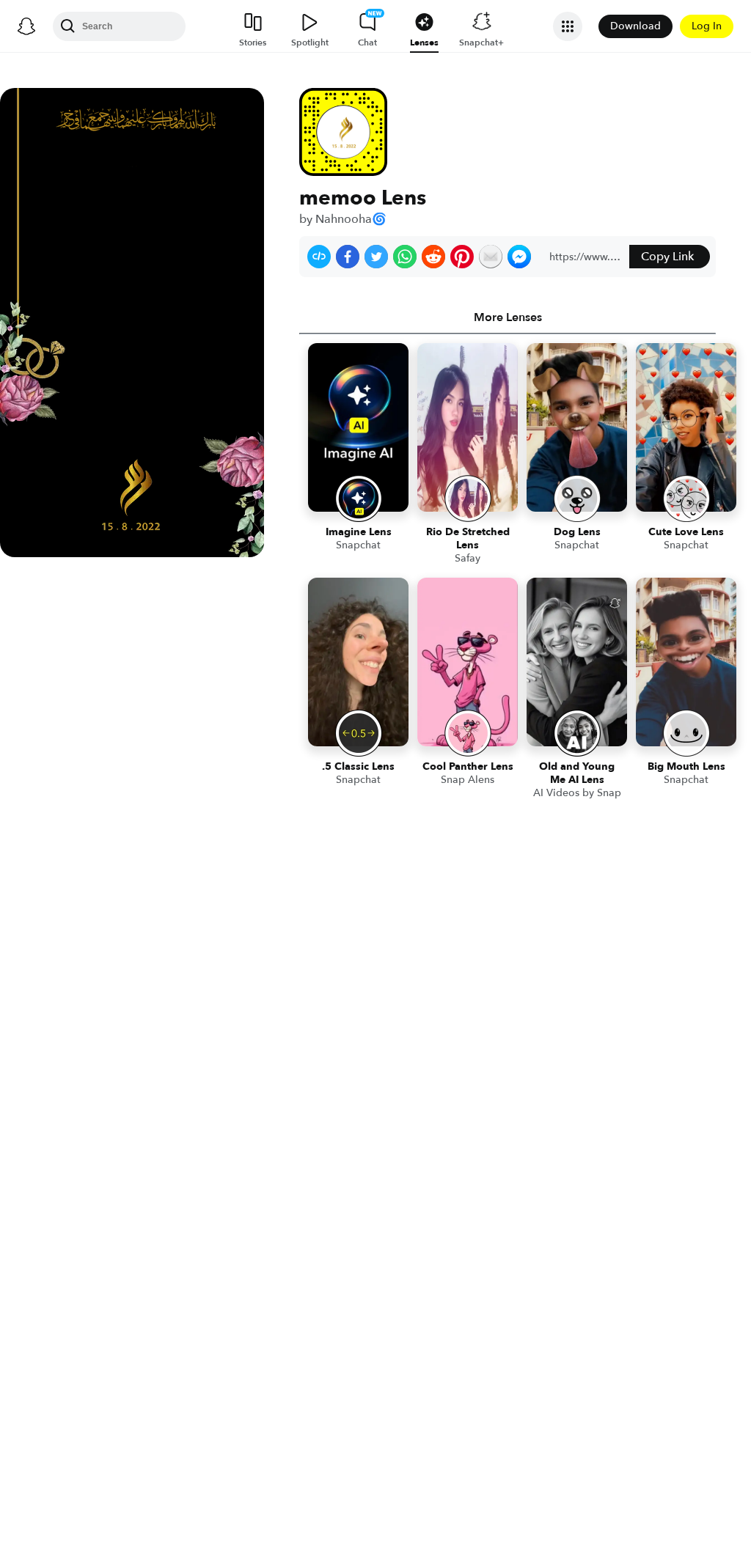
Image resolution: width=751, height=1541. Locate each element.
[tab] (507, 317)
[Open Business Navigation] (567, 26)
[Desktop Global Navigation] (26, 26)
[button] (319, 256)
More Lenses (508, 317)
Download (635, 26)
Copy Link (667, 257)
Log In (707, 26)
